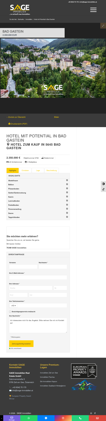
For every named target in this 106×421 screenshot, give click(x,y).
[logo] (20, 10)
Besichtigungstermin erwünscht (23, 311)
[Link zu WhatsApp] (91, 413)
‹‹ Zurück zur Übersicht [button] (15, 117)
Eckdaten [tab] (25, 170)
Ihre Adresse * (14, 284)
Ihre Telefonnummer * (17, 301)
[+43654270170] (28, 418)
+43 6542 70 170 (73, 2)
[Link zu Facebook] (95, 413)
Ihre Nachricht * (15, 316)
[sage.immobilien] (46, 418)
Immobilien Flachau (47, 377)
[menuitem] (93, 10)
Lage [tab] (38, 170)
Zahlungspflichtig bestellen (21, 344)
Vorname (12, 262)
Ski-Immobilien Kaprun (48, 381)
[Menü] (93, 10)
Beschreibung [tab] (52, 170)
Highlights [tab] (12, 170)
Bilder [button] (56, 117)
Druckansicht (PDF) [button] (18, 123)
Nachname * (43, 262)
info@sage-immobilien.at (88, 2)
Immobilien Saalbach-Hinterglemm (53, 385)
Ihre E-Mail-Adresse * (17, 273)
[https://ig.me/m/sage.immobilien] (63, 418)
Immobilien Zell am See (49, 372)
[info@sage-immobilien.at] (97, 418)
